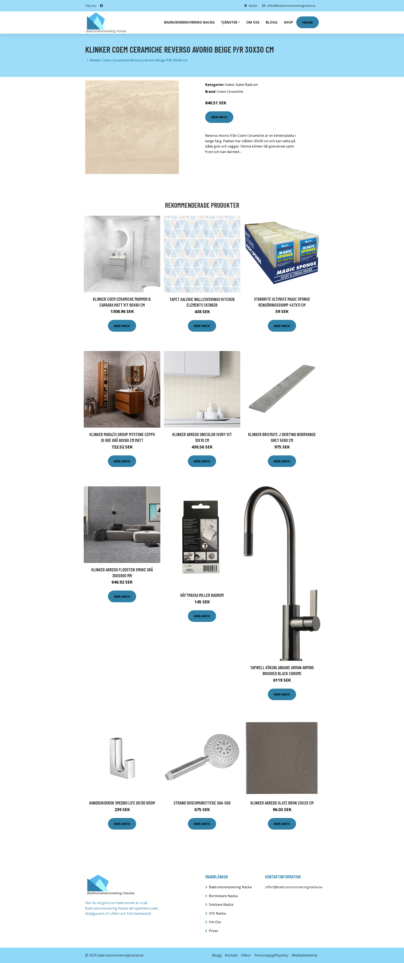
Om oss (252, 22)
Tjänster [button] (229, 22)
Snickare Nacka (221, 904)
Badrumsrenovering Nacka (189, 22)
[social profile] (101, 6)
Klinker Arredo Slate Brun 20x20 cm (282, 802)
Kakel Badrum (247, 84)
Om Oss (215, 922)
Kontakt (231, 955)
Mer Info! (219, 117)
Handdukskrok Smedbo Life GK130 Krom (122, 802)
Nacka (253, 6)
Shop (288, 22)
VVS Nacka (217, 913)
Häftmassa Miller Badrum (202, 595)
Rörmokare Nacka (223, 896)
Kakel (229, 84)
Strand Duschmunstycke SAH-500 (202, 802)
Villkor (246, 955)
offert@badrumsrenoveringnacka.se (291, 6)
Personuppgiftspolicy (271, 955)
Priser (307, 22)
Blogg (272, 22)
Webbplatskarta (304, 955)
